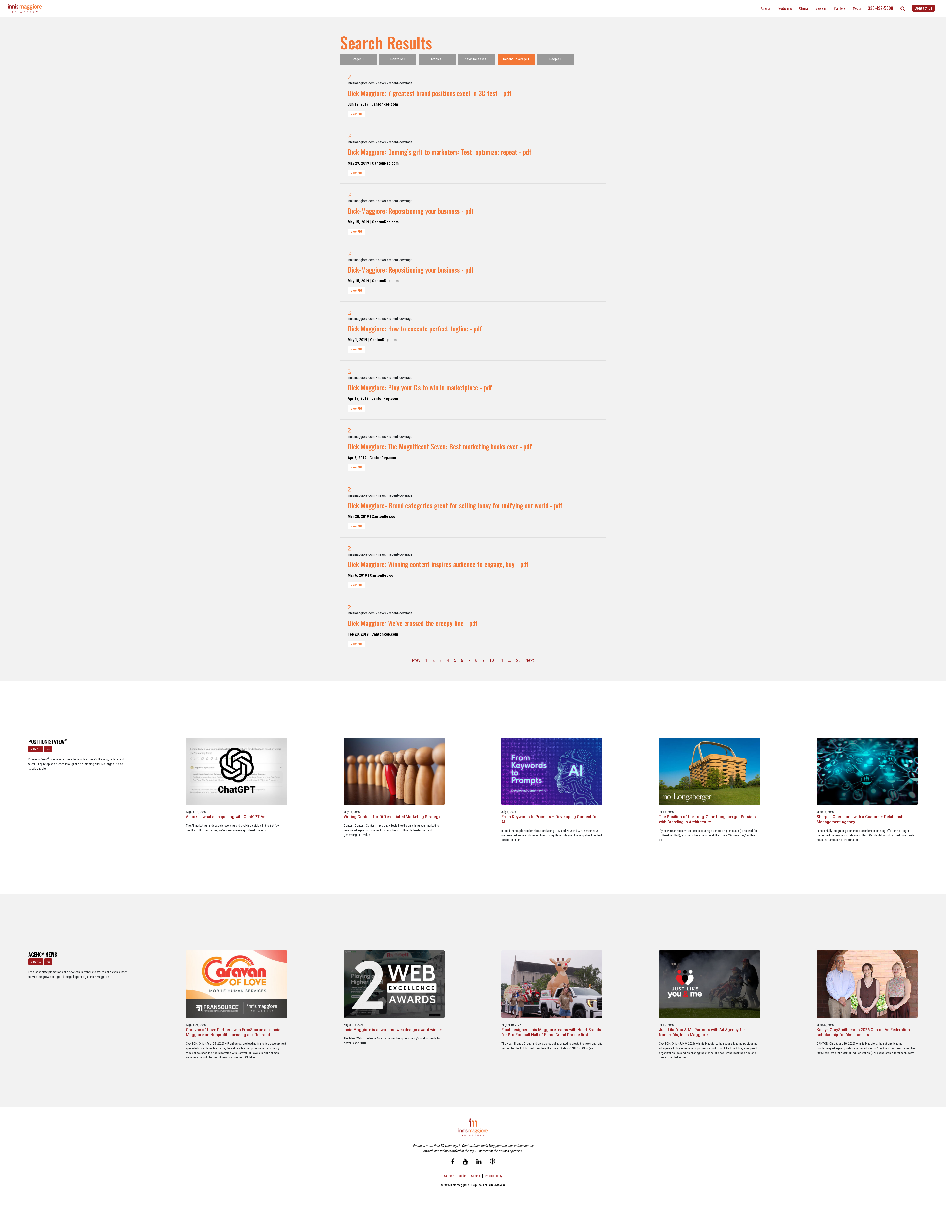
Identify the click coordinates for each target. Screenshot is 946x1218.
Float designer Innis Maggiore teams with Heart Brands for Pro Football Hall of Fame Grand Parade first (551, 1032)
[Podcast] (492, 1162)
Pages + (358, 59)
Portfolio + (397, 59)
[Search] (902, 8)
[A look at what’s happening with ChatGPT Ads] (236, 771)
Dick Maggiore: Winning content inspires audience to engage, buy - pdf (438, 564)
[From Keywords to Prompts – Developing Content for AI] (551, 771)
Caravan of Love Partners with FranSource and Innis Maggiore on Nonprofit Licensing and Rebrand (233, 1032)
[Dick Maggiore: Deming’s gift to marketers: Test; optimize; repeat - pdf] (349, 136)
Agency (765, 8)
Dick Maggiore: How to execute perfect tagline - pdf (415, 328)
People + (555, 59)
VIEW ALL (36, 749)
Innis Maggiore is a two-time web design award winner (393, 1029)
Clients (803, 8)
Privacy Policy (493, 1176)
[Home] (25, 8)
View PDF (356, 114)
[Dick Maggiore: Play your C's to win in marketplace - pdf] (349, 371)
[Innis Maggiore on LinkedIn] (479, 1162)
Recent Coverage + (516, 59)
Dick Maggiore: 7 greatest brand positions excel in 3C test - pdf (430, 93)
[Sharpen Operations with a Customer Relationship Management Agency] (867, 771)
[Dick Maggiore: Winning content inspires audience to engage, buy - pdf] (349, 548)
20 (518, 660)
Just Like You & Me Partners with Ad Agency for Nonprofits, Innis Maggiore (702, 1032)
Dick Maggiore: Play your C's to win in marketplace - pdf (420, 387)
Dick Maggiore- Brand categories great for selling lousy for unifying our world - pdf (455, 505)
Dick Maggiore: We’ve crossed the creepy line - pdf (413, 623)
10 (492, 660)
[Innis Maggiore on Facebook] (452, 1162)
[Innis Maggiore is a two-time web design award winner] (394, 984)
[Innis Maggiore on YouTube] (465, 1162)
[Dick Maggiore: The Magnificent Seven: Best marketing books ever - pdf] (349, 430)
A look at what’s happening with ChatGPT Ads (227, 816)
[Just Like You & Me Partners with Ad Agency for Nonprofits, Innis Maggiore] (709, 984)
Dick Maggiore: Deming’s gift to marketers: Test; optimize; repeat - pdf (439, 152)
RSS (48, 749)
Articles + (437, 59)
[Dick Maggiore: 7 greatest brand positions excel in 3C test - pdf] (349, 77)
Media (857, 8)
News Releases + (477, 59)
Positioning (784, 8)
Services (821, 8)
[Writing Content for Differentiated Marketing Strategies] (394, 771)
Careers (449, 1176)
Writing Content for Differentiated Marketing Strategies (394, 816)
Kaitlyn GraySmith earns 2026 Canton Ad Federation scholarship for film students (863, 1032)
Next (529, 660)
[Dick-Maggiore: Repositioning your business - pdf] (349, 195)
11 (501, 660)
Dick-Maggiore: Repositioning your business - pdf (411, 211)
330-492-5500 (880, 8)
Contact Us (923, 8)
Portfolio (839, 8)
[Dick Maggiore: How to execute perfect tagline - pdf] (349, 312)
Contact (476, 1176)
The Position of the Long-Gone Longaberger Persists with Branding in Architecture (707, 819)
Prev (416, 660)
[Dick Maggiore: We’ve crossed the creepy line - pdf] (349, 607)
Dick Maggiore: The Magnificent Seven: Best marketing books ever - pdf (440, 446)
